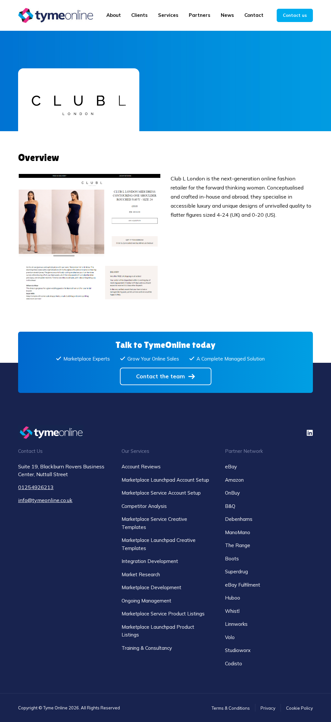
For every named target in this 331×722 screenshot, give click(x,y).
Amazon (234, 480)
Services (168, 15)
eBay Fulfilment (242, 585)
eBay (231, 467)
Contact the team (160, 376)
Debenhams (238, 519)
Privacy (268, 708)
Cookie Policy (299, 708)
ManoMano (237, 532)
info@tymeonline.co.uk (45, 500)
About (113, 15)
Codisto (233, 663)
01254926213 (36, 487)
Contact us (295, 15)
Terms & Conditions (231, 708)
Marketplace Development (151, 587)
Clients (139, 15)
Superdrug (236, 571)
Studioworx (238, 650)
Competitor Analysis (144, 506)
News (227, 15)
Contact (253, 15)
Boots (232, 559)
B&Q (230, 506)
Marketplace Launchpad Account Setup (165, 480)
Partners (199, 15)
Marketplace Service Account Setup (161, 493)
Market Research (141, 574)
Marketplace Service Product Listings (163, 614)
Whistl (232, 611)
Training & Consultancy (147, 648)
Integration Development (150, 561)
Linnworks (236, 624)
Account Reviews (141, 467)
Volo (230, 637)
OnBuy (232, 493)
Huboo (232, 598)
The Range (237, 545)
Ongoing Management (146, 601)
